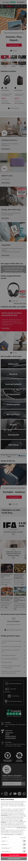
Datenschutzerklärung (8, 834)
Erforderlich (4, 837)
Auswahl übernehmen (14, 858)
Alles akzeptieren (14, 855)
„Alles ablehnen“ (4, 814)
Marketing (4, 844)
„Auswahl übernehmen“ (21, 827)
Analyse (3, 841)
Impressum (19, 834)
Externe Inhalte (5, 851)
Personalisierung (5, 848)
